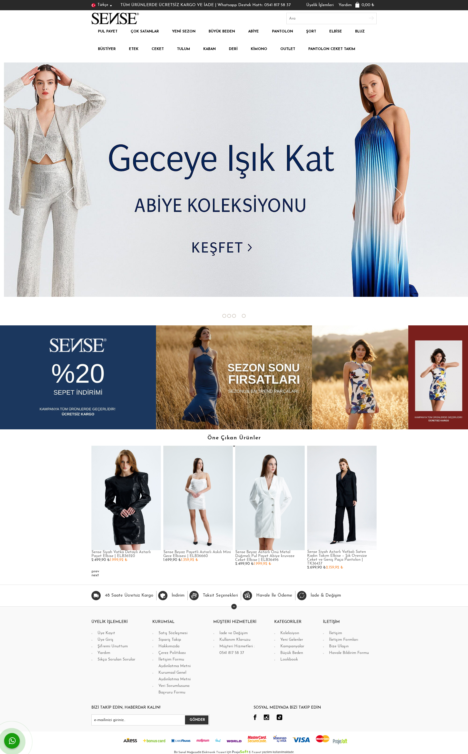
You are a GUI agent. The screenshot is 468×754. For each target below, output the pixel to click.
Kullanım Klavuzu (234, 640)
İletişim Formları (343, 640)
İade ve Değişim (233, 633)
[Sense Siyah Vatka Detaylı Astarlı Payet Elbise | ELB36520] (126, 498)
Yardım (345, 5)
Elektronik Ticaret (214, 752)
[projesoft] (340, 741)
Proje (240, 752)
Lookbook (289, 659)
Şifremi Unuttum (113, 646)
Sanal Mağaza (188, 752)
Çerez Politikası (172, 653)
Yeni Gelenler (291, 640)
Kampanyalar (292, 646)
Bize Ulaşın (339, 646)
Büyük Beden (291, 653)
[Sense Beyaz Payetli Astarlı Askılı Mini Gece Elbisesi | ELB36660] (198, 498)
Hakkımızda (168, 646)
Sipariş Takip (169, 640)
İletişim (335, 633)
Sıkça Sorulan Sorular (116, 659)
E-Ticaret (255, 752)
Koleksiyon (289, 633)
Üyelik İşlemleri (320, 5)
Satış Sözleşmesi (172, 633)
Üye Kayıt (106, 633)
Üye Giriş (105, 640)
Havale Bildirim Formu (349, 653)
